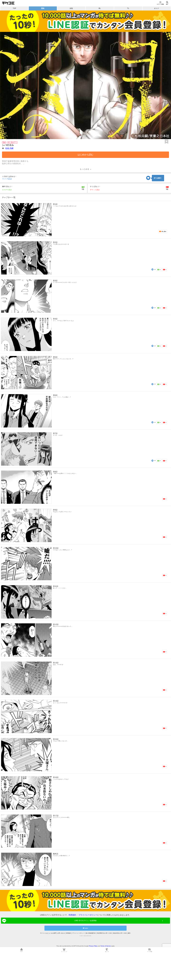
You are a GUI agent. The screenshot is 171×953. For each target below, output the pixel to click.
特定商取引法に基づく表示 (104, 933)
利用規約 (72, 915)
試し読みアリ (12, 142)
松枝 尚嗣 (9, 148)
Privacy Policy (93, 946)
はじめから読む (85, 154)
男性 (42, 8)
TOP (14, 8)
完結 (4, 142)
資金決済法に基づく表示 (120, 933)
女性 (71, 8)
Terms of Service (106, 946)
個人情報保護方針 (91, 933)
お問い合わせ (61, 933)
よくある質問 (52, 933)
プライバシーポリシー (87, 915)
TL (128, 8)
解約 (129, 933)
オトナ (156, 8)
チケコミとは (44, 933)
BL (100, 8)
